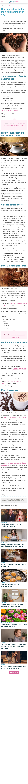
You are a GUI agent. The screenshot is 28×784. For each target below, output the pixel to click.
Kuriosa (3, 562)
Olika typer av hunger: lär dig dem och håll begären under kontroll (13, 545)
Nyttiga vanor (11, 5)
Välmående (3, 5)
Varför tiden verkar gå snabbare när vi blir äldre (13, 565)
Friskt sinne (4, 542)
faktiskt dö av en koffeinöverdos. (11, 110)
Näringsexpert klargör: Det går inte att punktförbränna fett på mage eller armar (13, 646)
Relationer (4, 522)
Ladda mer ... (14, 672)
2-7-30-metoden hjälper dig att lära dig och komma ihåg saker (13, 667)
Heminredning (4, 602)
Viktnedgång (4, 642)
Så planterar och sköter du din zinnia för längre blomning (14, 625)
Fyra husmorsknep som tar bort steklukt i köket (12, 585)
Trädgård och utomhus (7, 622)
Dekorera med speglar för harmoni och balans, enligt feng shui (13, 605)
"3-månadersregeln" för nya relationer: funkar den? (11, 525)
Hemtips (3, 582)
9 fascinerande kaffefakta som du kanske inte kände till (15, 125)
